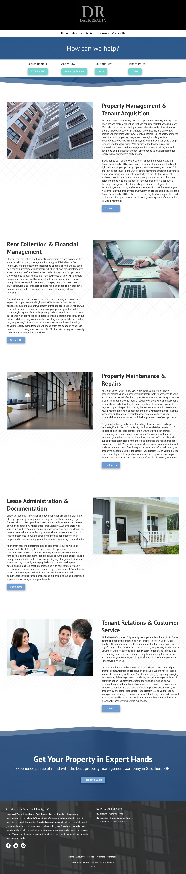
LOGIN (135, 71)
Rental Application (74, 71)
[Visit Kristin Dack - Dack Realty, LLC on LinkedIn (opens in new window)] (15, 845)
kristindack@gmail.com (111, 813)
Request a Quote (93, 779)
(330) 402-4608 (114, 809)
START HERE (38, 71)
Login (101, 71)
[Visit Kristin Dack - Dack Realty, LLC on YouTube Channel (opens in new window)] (23, 845)
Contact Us (111, 208)
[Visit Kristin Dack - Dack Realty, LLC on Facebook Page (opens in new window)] (8, 845)
